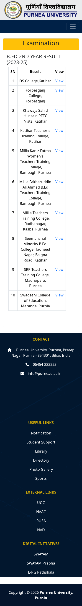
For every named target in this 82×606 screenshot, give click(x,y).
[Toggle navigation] (73, 26)
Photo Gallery (41, 469)
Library (41, 451)
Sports (41, 478)
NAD (41, 529)
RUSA (41, 520)
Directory (41, 460)
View (59, 80)
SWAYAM (41, 554)
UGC (41, 502)
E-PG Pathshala (41, 572)
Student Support (41, 442)
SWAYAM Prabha (41, 563)
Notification (41, 433)
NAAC (41, 511)
